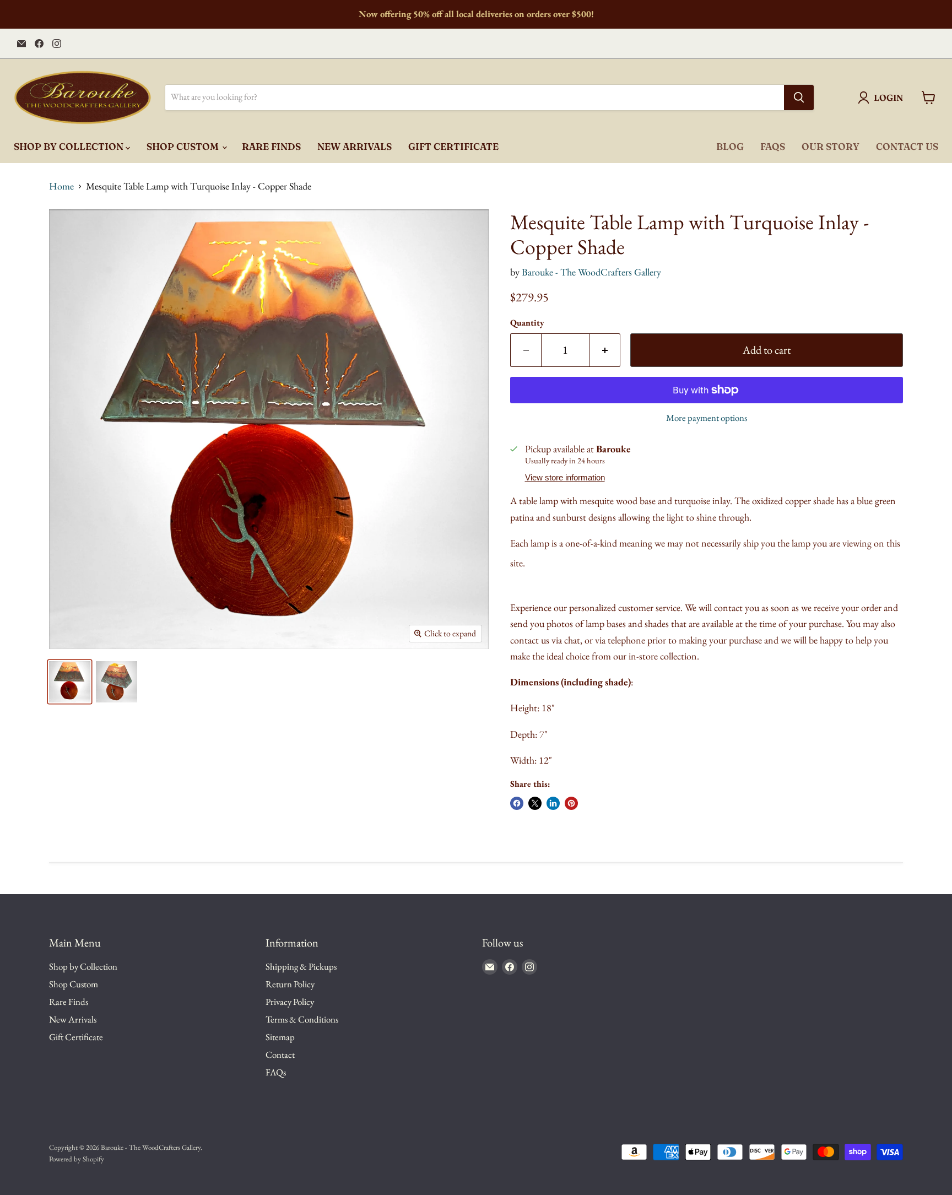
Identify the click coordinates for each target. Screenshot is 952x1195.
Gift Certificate (453, 146)
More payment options (706, 418)
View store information (565, 477)
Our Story (830, 146)
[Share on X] (535, 803)
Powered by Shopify (76, 1159)
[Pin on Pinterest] (571, 803)
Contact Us (907, 146)
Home (61, 186)
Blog (730, 146)
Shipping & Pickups (301, 966)
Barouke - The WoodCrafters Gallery (591, 272)
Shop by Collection (70, 146)
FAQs (772, 146)
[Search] (799, 97)
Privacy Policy (290, 1002)
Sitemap (280, 1037)
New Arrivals (354, 146)
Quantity (527, 323)
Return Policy (290, 984)
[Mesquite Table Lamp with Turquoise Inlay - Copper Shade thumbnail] (69, 682)
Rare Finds (271, 146)
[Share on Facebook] (516, 803)
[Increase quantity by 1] (604, 350)
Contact (280, 1054)
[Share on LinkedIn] (553, 803)
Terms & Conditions (302, 1019)
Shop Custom (184, 146)
